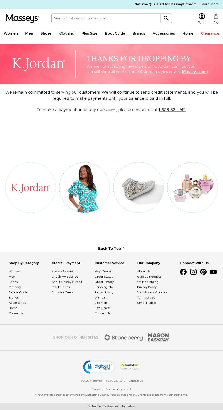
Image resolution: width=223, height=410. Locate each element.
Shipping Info (104, 287)
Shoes (46, 33)
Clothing (66, 33)
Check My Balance (65, 276)
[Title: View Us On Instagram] (193, 272)
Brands (139, 33)
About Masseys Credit (67, 281)
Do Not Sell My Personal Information (111, 406)
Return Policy (104, 292)
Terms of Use (146, 297)
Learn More (209, 4)
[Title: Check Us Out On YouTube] (213, 272)
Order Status (104, 276)
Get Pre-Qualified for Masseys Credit (165, 4)
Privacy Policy (147, 287)
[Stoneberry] (124, 337)
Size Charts (102, 308)
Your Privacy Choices (152, 292)
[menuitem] (11, 33)
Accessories (164, 33)
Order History (104, 281)
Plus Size (90, 33)
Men (29, 33)
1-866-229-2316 (115, 380)
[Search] (166, 18)
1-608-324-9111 (172, 109)
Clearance (210, 33)
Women (11, 33)
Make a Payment (64, 271)
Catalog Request (149, 276)
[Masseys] (22, 18)
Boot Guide (115, 33)
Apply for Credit (63, 292)
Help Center (103, 271)
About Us (143, 271)
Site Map (101, 302)
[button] (99, 367)
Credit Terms (61, 287)
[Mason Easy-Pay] (159, 337)
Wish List (100, 297)
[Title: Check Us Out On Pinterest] (203, 272)
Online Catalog (148, 281)
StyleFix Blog (146, 302)
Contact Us (102, 313)
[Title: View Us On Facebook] (183, 272)
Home (188, 33)
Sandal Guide (18, 292)
